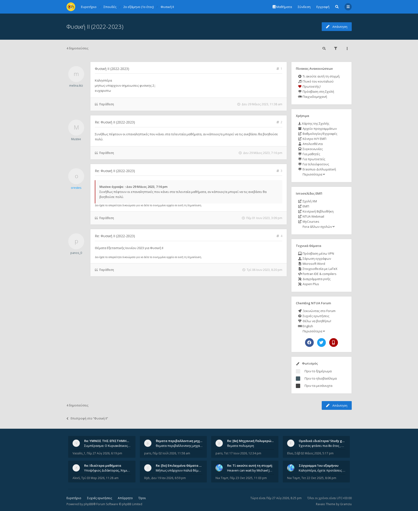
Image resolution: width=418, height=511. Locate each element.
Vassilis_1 (79, 453)
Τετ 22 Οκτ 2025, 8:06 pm (318, 478)
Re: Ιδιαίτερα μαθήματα (102, 465)
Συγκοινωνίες (312, 149)
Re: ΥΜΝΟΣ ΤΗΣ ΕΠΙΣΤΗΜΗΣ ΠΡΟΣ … (112, 441)
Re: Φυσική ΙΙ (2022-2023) (115, 122)
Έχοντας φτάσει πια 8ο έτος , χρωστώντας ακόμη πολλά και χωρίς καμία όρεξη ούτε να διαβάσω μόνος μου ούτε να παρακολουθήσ (322, 445)
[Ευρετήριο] (71, 6)
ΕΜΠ (305, 206)
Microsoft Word (313, 263)
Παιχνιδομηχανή (314, 96)
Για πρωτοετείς (313, 159)
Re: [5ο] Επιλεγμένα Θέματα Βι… (180, 465)
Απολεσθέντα (312, 144)
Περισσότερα (312, 174)
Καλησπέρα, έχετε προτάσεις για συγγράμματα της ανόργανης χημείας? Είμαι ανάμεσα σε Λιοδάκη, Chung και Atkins (322, 470)
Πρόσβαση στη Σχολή (318, 91)
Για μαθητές (311, 154)
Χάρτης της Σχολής (315, 123)
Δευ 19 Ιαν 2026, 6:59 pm (168, 478)
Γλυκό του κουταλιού (318, 81)
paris (147, 453)
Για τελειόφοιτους (315, 164)
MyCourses (310, 221)
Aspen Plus (310, 284)
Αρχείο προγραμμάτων (319, 128)
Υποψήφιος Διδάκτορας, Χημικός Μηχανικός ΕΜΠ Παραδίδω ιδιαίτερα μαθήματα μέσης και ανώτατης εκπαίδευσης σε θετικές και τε (107, 470)
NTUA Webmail (313, 216)
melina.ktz (76, 86)
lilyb (147, 478)
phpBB (88, 504)
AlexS (76, 478)
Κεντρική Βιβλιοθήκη (318, 211)
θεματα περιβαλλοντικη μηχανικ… (182, 441)
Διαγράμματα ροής (316, 279)
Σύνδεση (304, 7)
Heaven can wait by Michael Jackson (250, 470)
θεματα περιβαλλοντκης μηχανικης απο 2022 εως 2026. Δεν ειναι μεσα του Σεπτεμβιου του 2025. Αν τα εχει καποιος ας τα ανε (179, 445)
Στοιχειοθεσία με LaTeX (319, 269)
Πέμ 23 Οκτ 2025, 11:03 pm (248, 478)
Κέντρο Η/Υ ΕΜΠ (314, 139)
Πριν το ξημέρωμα (318, 371)
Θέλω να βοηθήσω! (316, 321)
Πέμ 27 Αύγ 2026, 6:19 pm (104, 453)
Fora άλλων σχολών (317, 226)
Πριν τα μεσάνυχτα (318, 385)
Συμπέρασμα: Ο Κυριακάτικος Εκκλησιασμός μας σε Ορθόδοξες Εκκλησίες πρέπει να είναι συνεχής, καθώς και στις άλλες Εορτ (107, 445)
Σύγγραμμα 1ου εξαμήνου (318, 465)
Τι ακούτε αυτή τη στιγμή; (321, 76)
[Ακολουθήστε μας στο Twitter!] (321, 342)
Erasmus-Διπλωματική (319, 169)
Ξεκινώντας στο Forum (319, 311)
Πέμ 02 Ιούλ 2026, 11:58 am (171, 453)
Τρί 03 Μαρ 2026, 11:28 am (100, 478)
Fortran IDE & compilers (319, 274)
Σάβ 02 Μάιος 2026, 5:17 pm (314, 453)
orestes (76, 188)
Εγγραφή (322, 7)
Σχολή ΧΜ (309, 201)
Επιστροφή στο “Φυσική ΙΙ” (89, 418)
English (307, 326)
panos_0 (76, 253)
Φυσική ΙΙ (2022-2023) (95, 27)
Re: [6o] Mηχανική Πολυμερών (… (252, 441)
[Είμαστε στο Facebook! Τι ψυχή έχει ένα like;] (309, 342)
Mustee (76, 139)
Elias (290, 453)
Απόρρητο (125, 498)
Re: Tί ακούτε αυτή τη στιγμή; (250, 465)
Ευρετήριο (74, 498)
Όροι (142, 498)
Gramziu (346, 504)
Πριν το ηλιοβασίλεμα (321, 378)
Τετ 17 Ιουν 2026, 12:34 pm (242, 453)
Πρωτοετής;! (311, 86)
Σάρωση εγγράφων (316, 258)
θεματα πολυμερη (240, 445)
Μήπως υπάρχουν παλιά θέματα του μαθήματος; (179, 470)
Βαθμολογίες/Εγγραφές (319, 133)
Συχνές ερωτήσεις (315, 316)
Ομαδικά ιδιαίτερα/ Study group (324, 441)
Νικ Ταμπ (222, 478)
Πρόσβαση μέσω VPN (318, 253)
